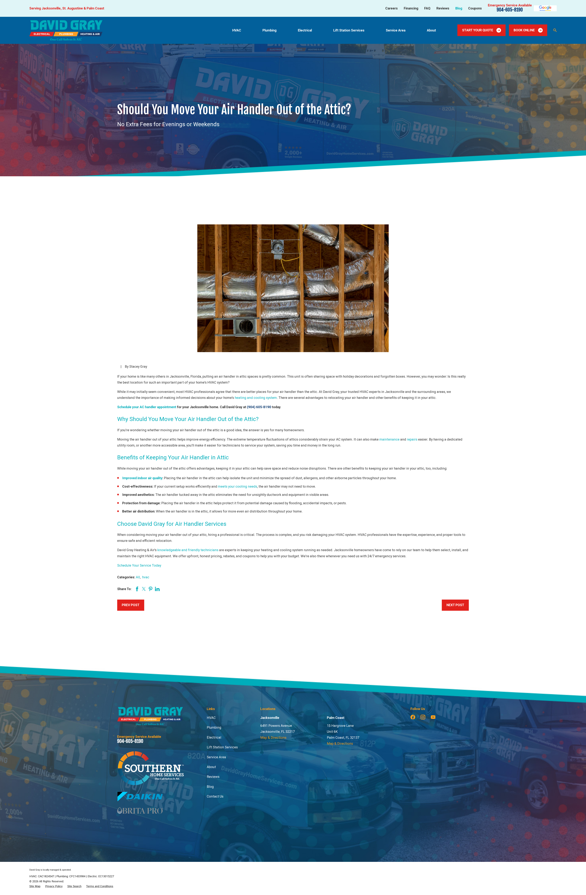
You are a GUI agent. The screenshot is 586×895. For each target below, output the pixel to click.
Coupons (475, 8)
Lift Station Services (222, 747)
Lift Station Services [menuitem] (348, 30)
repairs (412, 439)
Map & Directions (273, 737)
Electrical (214, 737)
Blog (458, 8)
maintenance (389, 439)
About (211, 767)
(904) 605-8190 (259, 407)
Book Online (524, 30)
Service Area (216, 757)
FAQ (427, 8)
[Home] (65, 30)
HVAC (211, 718)
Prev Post (130, 605)
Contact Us (215, 796)
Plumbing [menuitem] (269, 30)
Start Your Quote (477, 30)
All (138, 577)
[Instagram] (423, 717)
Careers (391, 8)
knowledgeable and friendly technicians (187, 550)
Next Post (455, 605)
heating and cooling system (256, 398)
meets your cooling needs (237, 486)
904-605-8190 (510, 10)
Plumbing (214, 727)
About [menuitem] (431, 30)
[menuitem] (34, 886)
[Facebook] (413, 717)
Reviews (442, 8)
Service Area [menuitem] (395, 30)
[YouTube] (433, 717)
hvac (145, 577)
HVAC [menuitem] (236, 30)
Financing (411, 8)
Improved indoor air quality (142, 478)
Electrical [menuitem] (305, 30)
